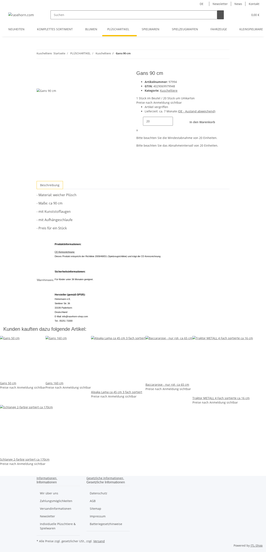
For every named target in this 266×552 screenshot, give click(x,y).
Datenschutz (98, 493)
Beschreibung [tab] (49, 185)
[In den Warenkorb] (40, 68)
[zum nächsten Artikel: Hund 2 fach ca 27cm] (134, 54)
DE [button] (202, 4)
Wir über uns (49, 493)
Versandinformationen (55, 509)
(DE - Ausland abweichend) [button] (196, 111)
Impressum (98, 516)
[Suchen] (220, 14)
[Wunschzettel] (243, 15)
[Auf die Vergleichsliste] (40, 83)
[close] (40, 74)
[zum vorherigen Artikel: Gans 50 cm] (141, 54)
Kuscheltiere (168, 90)
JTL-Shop (257, 545)
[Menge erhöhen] (176, 121)
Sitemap (95, 509)
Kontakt (254, 4)
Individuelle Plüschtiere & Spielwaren (58, 526)
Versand (99, 541)
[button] (237, 15)
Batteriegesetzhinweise (106, 524)
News (238, 4)
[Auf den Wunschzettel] (47, 83)
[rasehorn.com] (21, 14)
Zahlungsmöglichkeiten (56, 501)
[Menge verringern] (139, 121)
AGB (93, 501)
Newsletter (220, 4)
